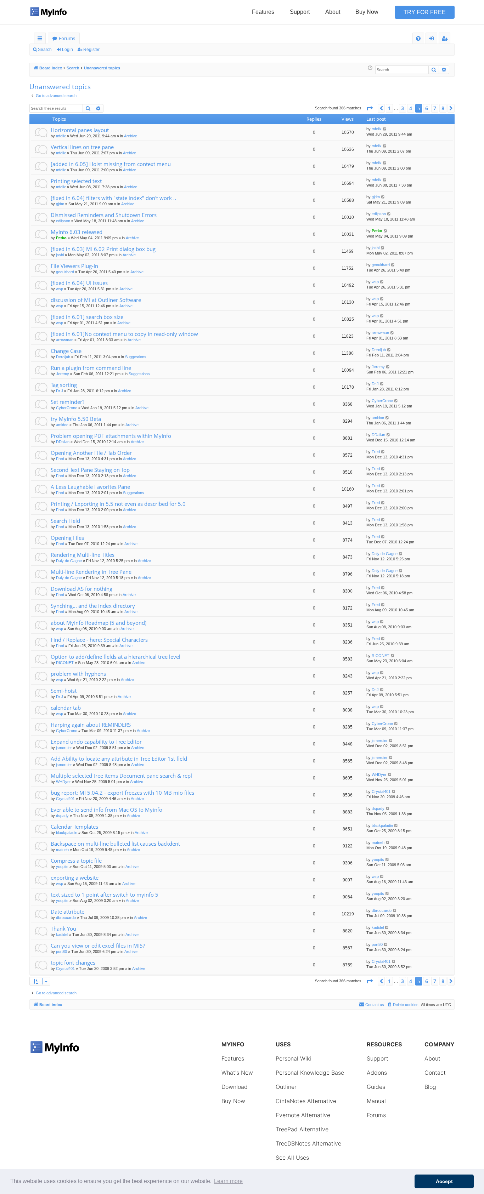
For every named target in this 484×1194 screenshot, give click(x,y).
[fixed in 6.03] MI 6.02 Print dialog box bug (103, 248)
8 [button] (442, 108)
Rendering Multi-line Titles (82, 554)
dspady (62, 815)
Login (67, 49)
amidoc (62, 425)
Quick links (41, 39)
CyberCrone (66, 408)
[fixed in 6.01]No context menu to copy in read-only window (124, 333)
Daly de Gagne (69, 561)
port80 (61, 951)
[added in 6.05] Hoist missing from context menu (111, 163)
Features (263, 12)
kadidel (62, 934)
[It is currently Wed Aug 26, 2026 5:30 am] (370, 68)
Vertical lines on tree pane (82, 146)
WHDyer (63, 781)
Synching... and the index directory (93, 605)
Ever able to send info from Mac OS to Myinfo (106, 809)
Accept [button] (444, 1181)
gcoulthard (65, 272)
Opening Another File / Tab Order (91, 452)
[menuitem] (418, 38)
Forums (67, 38)
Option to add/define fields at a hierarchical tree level (115, 656)
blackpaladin (66, 832)
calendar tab (66, 707)
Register (91, 49)
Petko (61, 238)
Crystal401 (65, 798)
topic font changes (73, 962)
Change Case (66, 350)
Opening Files (67, 537)
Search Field (65, 520)
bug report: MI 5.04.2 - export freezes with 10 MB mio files (122, 792)
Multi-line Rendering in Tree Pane (91, 571)
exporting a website (75, 877)
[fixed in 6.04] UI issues (79, 282)
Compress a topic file (76, 860)
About (332, 12)
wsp (59, 289)
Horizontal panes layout (80, 129)
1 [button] (389, 108)
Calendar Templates (74, 826)
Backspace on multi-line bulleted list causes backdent (115, 843)
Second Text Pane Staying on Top (90, 469)
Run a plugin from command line (91, 367)
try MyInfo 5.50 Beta (76, 418)
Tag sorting (64, 384)
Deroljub (63, 357)
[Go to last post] (385, 129)
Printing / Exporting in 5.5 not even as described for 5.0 (118, 503)
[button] (369, 108)
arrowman (64, 340)
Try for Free (425, 12)
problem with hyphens (78, 673)
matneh (62, 849)
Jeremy (62, 374)
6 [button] (426, 108)
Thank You (63, 928)
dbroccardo (66, 917)
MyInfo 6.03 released (76, 231)
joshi (60, 255)
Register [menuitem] (446, 39)
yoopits (62, 866)
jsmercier (64, 747)
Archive (130, 136)
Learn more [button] (228, 1181)
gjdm (60, 204)
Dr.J (59, 391)
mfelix (61, 136)
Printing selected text (76, 180)
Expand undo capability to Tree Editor (96, 741)
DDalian (62, 442)
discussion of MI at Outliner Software (96, 299)
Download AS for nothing (81, 588)
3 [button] (402, 108)
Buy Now (366, 12)
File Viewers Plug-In (74, 265)
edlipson (63, 221)
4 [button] (410, 108)
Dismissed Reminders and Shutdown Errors (104, 214)
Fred (60, 459)
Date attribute (67, 911)
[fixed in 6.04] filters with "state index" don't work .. (113, 197)
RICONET (65, 663)
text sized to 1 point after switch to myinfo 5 (104, 894)
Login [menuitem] (433, 39)
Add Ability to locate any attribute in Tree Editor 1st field (119, 758)
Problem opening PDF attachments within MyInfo (111, 435)
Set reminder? (67, 401)
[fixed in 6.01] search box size (87, 316)
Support (300, 12)
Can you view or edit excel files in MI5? (98, 945)
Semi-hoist (64, 690)
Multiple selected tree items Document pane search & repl (121, 775)
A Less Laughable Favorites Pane (90, 486)
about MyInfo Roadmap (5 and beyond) (98, 622)
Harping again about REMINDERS (91, 724)
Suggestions (135, 357)
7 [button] (434, 108)
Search (45, 49)
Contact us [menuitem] (374, 1004)
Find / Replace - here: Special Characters (99, 639)
